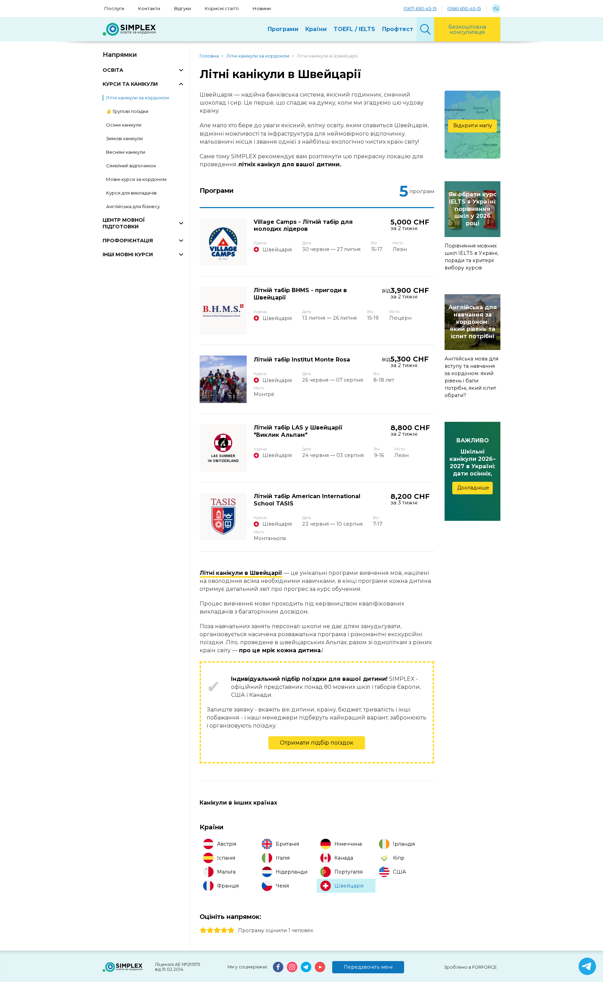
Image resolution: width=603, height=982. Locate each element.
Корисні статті (222, 8)
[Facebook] (278, 967)
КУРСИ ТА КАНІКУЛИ (130, 84)
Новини (262, 8)
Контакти (149, 8)
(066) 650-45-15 (464, 8)
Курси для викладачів (131, 193)
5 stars (231, 930)
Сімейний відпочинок (131, 165)
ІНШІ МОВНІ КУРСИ (128, 254)
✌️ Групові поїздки (127, 111)
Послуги (114, 8)
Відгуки (182, 8)
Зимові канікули (124, 138)
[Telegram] (306, 967)
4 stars (224, 930)
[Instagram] (292, 967)
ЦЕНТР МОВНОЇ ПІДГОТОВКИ (124, 223)
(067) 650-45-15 (420, 8)
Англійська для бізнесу (133, 206)
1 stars (203, 930)
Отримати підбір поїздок (316, 742)
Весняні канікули (125, 152)
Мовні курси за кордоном (136, 179)
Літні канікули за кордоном (137, 97)
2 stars (210, 930)
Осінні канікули (123, 125)
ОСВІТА (113, 70)
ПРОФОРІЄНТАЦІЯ (128, 240)
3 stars (217, 930)
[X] (587, 966)
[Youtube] (320, 967)
